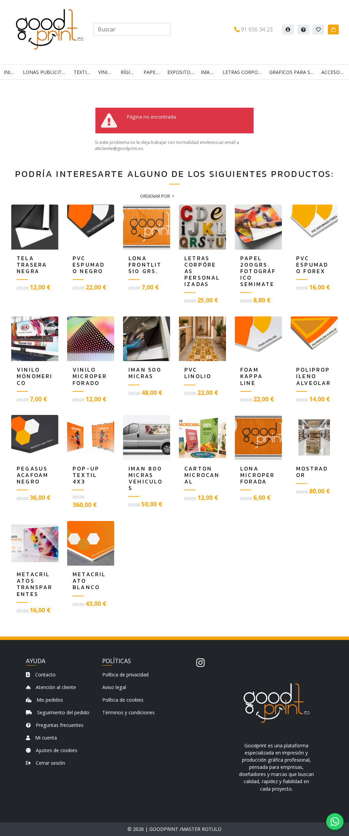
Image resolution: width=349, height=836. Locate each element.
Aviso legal (114, 687)
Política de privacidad (125, 674)
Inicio (11, 72)
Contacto (45, 674)
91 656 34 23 (256, 29)
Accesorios (335, 72)
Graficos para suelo (293, 72)
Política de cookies (122, 700)
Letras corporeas (244, 72)
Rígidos (130, 72)
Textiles (84, 72)
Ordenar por (155, 196)
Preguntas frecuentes (59, 725)
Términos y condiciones (128, 712)
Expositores (182, 72)
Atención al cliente (55, 687)
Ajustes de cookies (55, 750)
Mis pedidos (49, 700)
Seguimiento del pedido (62, 712)
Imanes (210, 72)
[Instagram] (200, 662)
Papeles (153, 72)
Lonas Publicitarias (46, 72)
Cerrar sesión (49, 763)
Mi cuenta (45, 737)
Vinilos (107, 72)
